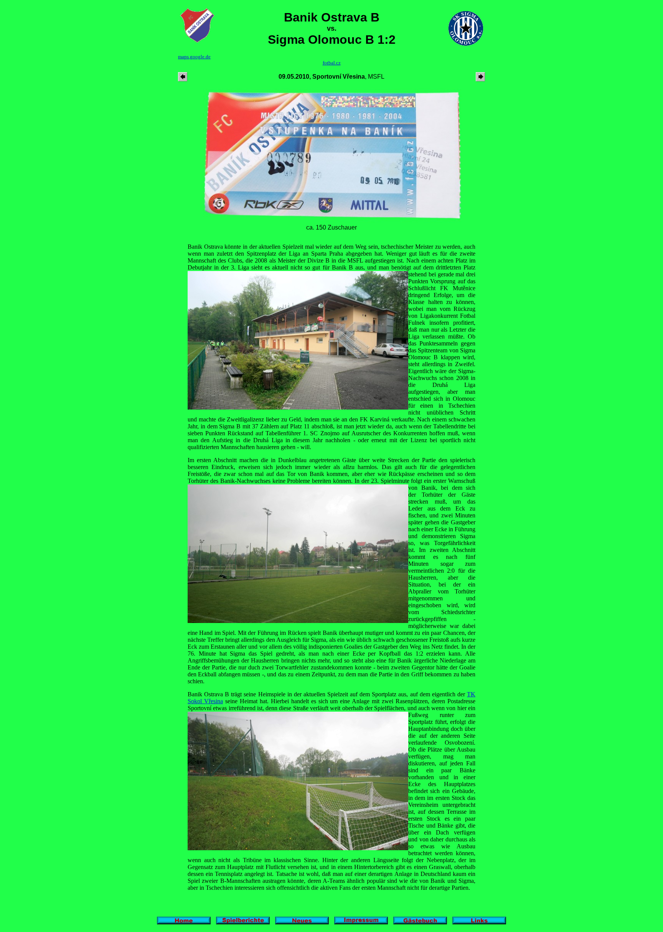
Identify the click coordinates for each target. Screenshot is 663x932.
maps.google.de (194, 56)
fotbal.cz (332, 63)
